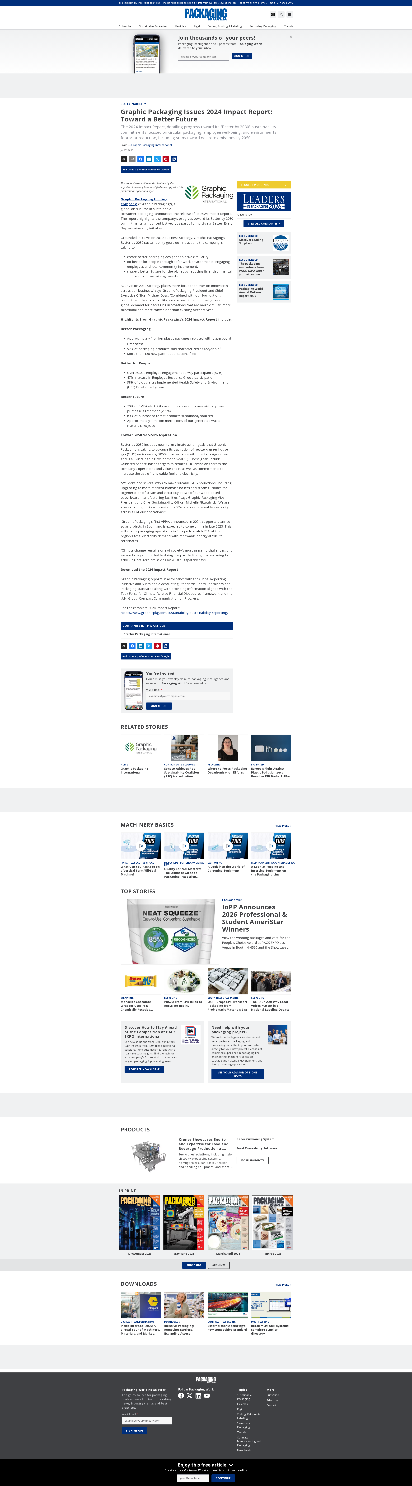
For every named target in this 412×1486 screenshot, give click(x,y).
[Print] (124, 159)
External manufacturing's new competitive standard (227, 1328)
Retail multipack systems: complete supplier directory (270, 1329)
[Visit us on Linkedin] (198, 1395)
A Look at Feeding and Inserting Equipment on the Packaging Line (268, 870)
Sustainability (133, 104)
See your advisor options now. (238, 1074)
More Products (252, 1160)
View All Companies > (264, 223)
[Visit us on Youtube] (207, 1395)
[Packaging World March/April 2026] (228, 1222)
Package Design (232, 900)
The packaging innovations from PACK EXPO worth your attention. (251, 269)
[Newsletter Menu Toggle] (273, 14)
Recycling (214, 764)
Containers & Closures (179, 764)
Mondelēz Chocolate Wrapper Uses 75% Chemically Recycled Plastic (136, 1006)
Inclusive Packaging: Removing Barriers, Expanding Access (179, 1329)
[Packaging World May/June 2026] (183, 1222)
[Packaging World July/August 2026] (139, 1222)
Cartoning (215, 862)
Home (124, 764)
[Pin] (166, 159)
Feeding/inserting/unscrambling (273, 862)
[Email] (132, 159)
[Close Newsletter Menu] (291, 36)
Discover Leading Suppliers (251, 241)
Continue (223, 1478)
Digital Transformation (137, 1321)
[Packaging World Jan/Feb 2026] (272, 1222)
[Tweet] (157, 159)
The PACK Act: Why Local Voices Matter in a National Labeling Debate (270, 1005)
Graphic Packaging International (151, 145)
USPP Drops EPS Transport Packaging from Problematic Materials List (227, 1005)
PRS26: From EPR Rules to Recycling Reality (183, 1004)
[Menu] (289, 14)
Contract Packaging (222, 1321)
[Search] (281, 14)
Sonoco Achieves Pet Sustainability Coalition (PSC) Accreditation (181, 772)
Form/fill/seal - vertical (137, 862)
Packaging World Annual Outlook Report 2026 (251, 292)
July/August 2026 (140, 1253)
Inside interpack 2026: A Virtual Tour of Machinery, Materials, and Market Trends (140, 1330)
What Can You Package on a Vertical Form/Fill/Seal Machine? (140, 870)
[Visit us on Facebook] (181, 1395)
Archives (218, 1265)
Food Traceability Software (257, 1148)
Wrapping (127, 997)
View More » (283, 825)
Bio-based (257, 764)
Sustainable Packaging (223, 997)
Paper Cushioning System (255, 1139)
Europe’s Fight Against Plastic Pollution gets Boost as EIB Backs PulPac (270, 772)
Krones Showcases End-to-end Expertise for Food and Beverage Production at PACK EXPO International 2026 (204, 1144)
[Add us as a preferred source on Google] (174, 159)
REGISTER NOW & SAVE (144, 1069)
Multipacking (260, 1321)
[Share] (140, 159)
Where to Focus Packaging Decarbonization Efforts (227, 770)
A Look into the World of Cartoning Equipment (226, 868)
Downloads (172, 1321)
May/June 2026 (183, 1253)
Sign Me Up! (242, 56)
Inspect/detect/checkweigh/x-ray (184, 863)
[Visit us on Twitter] (190, 1395)
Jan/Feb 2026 (272, 1253)
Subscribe (194, 1265)
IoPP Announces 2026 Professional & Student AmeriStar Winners (254, 918)
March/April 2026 (228, 1253)
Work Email (154, 689)
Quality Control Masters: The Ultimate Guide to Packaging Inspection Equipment (182, 873)
